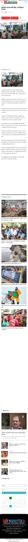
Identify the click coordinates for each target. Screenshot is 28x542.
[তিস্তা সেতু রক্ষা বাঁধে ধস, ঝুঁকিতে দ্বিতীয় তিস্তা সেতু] (14, 253)
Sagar (6, 12)
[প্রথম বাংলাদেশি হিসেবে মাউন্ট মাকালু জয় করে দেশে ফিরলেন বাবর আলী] (14, 295)
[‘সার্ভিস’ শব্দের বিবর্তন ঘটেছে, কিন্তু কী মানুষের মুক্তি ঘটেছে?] (14, 421)
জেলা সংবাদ (2, 5)
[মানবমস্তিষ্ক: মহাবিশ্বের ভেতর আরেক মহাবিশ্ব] (4, 454)
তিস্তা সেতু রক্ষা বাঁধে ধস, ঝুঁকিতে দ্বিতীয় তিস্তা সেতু (11, 263)
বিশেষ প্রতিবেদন (11, 451)
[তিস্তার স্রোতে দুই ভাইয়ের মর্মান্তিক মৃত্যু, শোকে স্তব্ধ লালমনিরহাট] (14, 318)
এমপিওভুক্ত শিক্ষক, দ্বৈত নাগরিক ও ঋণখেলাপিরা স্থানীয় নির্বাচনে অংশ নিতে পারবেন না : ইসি (17, 471)
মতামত (2, 430)
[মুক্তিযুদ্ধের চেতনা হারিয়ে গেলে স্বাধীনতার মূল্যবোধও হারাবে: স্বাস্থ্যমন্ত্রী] (4, 463)
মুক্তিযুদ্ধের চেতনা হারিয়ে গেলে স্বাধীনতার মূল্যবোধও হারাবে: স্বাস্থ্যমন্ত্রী (17, 462)
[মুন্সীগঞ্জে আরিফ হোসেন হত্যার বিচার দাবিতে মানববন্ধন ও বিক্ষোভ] (14, 274)
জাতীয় (10, 442)
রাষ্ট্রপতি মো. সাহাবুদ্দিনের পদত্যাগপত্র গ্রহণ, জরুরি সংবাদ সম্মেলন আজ (17, 444)
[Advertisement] (14, 54)
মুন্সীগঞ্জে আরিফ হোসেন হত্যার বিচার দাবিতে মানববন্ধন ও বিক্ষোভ (13, 284)
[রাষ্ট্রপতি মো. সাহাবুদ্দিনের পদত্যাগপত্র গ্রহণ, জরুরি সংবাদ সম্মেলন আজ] (4, 445)
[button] (25, 2)
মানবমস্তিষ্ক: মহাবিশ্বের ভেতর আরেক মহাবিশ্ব (17, 452)
